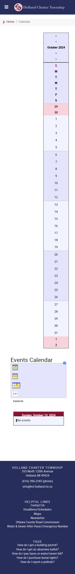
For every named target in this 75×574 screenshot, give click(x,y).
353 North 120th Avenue (37, 471)
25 (56, 290)
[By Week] (16, 376)
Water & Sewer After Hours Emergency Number (37, 526)
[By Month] (16, 368)
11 (56, 190)
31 (56, 333)
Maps (37, 514)
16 (56, 226)
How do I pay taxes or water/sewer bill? (37, 553)
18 (56, 240)
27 (56, 304)
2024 (61, 47)
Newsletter (38, 518)
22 (56, 269)
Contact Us (38, 505)
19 (56, 247)
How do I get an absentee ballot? (37, 549)
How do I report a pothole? (38, 562)
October (52, 47)
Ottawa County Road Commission (37, 522)
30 (56, 326)
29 (56, 319)
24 (56, 283)
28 (56, 312)
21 (56, 262)
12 (56, 197)
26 (56, 297)
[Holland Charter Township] (36, 7)
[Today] (16, 385)
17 (56, 233)
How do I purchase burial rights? (37, 558)
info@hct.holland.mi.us (37, 487)
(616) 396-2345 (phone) (37, 481)
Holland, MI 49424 (37, 475)
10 (56, 183)
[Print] (65, 363)
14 (56, 212)
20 (56, 255)
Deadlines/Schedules (37, 509)
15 (56, 219)
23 (56, 276)
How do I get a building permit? (37, 545)
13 (56, 205)
